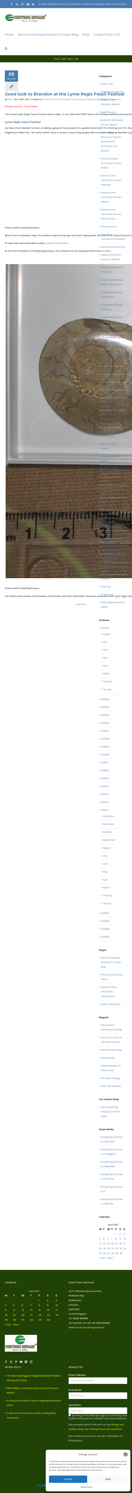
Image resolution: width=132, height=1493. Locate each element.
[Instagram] (31, 1362)
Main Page (106, 394)
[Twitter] (11, 1362)
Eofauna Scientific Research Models (111, 257)
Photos (104, 481)
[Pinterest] (16, 1362)
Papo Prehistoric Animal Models (110, 471)
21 (112, 1248)
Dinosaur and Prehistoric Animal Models (111, 197)
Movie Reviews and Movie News (111, 433)
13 (108, 1243)
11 (100, 1243)
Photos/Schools (109, 514)
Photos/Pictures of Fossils (111, 504)
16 (120, 1243)
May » (110, 1257)
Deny (108, 1479)
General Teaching (110, 337)
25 (100, 1253)
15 (116, 1243)
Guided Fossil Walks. (57, 243)
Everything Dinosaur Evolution (112, 269)
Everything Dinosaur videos (112, 319)
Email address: (77, 1374)
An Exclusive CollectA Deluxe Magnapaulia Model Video (34, 1403)
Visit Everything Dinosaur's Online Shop (110, 1112)
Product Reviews (110, 550)
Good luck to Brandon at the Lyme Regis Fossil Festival (64, 94)
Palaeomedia (108, 1057)
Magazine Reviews (111, 386)
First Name (75, 1389)
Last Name (75, 1405)
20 (108, 1248)
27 (108, 1253)
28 (112, 1253)
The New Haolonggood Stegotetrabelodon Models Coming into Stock (34, 1378)
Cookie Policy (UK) (110, 1004)
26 (104, 1253)
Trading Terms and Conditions (106, 1429)
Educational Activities (113, 246)
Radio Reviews (109, 558)
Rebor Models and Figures (111, 568)
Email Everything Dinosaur (90, 1327)
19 (104, 1248)
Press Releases (109, 542)
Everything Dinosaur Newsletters (112, 294)
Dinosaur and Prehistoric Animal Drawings (111, 180)
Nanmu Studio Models (109, 446)
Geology (105, 345)
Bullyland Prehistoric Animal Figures (112, 122)
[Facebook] (6, 1362)
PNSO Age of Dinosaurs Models (111, 524)
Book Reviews (108, 112)
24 (124, 1248)
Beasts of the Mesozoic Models (110, 102)
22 (116, 1248)
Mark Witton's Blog (111, 1049)
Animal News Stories (112, 91)
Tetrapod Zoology (110, 1078)
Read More (81, 604)
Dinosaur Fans (49, 99)
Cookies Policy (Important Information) (108, 992)
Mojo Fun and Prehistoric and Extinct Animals (109, 419)
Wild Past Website (111, 1086)
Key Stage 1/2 (108, 370)
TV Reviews (107, 594)
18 (100, 1248)
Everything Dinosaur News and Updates (76, 99)
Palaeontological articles (110, 458)
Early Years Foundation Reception (113, 236)
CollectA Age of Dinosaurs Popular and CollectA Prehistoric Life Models (111, 141)
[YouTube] (21, 1362)
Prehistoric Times (110, 534)
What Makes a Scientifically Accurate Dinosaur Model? (32, 1390)
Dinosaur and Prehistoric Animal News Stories (111, 214)
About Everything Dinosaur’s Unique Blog (111, 962)
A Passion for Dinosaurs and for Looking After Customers (31, 1415)
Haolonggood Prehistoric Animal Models (111, 358)
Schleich (105, 578)
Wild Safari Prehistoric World (113, 604)
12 (104, 1243)
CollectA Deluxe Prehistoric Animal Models (111, 163)
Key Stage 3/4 (108, 378)
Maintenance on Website (110, 404)
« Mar (102, 1257)
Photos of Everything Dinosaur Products (112, 491)
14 (112, 1243)
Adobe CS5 (107, 83)
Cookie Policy (86, 1487)
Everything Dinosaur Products (112, 307)
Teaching (106, 586)
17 (124, 1243)
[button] (125, 1454)
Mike (10, 99)
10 (124, 1238)
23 (120, 1248)
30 (120, 1253)
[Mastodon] (26, 1362)
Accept (68, 1479)
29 (116, 1253)
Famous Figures (109, 329)
